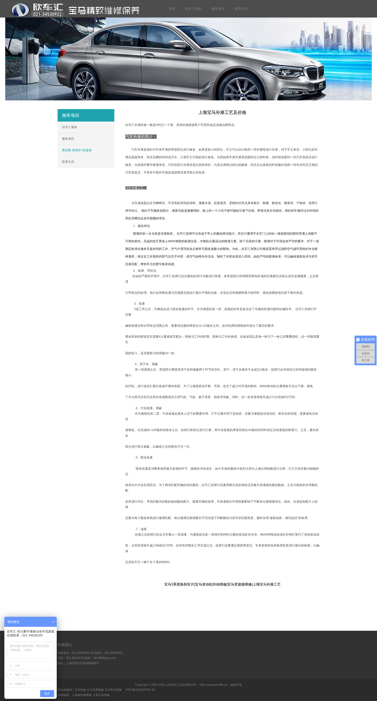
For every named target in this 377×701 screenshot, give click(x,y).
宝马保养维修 (95, 689)
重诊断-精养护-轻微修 (77, 150)
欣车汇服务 (69, 127)
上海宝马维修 (101, 695)
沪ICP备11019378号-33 (140, 689)
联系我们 (65, 645)
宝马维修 (80, 689)
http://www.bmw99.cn (213, 684)
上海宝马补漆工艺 (267, 584)
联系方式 (68, 161)
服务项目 (68, 138)
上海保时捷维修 (82, 695)
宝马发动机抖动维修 (210, 584)
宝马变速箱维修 (239, 584)
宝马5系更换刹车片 (179, 584)
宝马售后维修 (113, 689)
